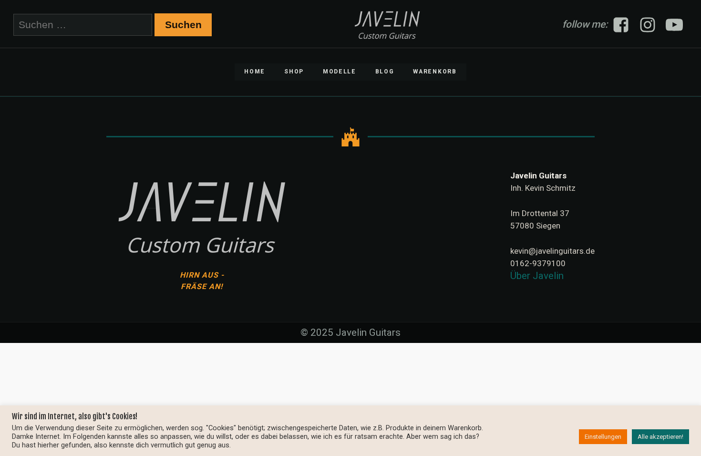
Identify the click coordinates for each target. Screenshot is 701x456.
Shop (294, 71)
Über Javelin (537, 275)
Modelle (339, 71)
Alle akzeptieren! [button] (660, 436)
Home (254, 71)
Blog (384, 71)
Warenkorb (434, 71)
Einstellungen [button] (603, 436)
